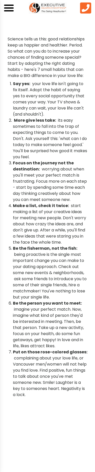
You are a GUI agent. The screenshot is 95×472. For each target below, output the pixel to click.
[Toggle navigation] (9, 8)
